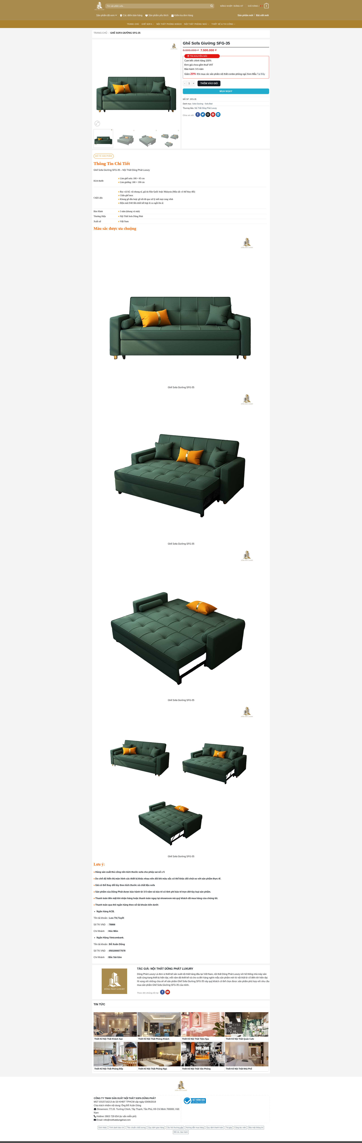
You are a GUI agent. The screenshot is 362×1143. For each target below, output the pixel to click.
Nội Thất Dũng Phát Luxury (206, 108)
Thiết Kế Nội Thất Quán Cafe (240, 1039)
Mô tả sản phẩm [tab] (103, 156)
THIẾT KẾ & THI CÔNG (222, 24)
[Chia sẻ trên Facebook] (197, 114)
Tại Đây (261, 74)
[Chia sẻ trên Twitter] (203, 114)
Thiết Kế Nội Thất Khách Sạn (108, 1039)
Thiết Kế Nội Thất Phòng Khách (153, 1039)
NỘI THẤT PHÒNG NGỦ (195, 24)
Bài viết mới (262, 15)
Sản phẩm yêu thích (158, 15)
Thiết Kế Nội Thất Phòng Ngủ (152, 1069)
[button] (231, 5)
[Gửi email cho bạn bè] (208, 114)
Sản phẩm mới (245, 15)
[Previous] (98, 83)
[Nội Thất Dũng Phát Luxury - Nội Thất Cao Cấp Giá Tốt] (99, 6)
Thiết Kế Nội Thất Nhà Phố (239, 1069)
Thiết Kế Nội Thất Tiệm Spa (195, 1039)
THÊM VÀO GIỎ (209, 83)
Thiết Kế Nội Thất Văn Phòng (196, 1069)
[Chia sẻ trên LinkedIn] (218, 114)
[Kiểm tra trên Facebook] (162, 992)
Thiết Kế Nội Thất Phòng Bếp (108, 1069)
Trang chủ (100, 33)
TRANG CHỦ (133, 24)
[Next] (174, 83)
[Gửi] (211, 6)
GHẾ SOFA (147, 24)
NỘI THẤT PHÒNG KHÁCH (169, 24)
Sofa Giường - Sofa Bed (202, 104)
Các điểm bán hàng (132, 15)
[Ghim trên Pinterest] (213, 114)
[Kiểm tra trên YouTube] (167, 992)
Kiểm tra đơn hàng (183, 15)
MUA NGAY (226, 91)
